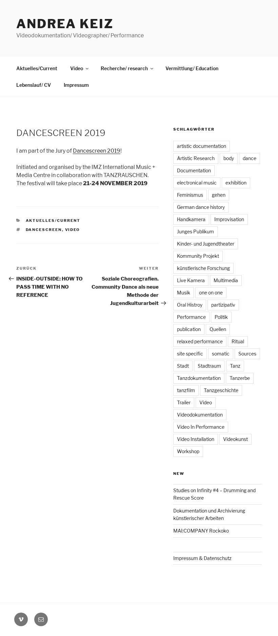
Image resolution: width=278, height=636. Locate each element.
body (228, 158)
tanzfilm (186, 390)
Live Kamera (191, 280)
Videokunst (235, 439)
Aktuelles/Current (36, 68)
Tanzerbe (240, 378)
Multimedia (226, 280)
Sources (247, 353)
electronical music (197, 183)
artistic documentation (201, 146)
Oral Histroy (189, 305)
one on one (211, 292)
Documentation (194, 170)
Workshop (188, 451)
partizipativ (223, 305)
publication (189, 329)
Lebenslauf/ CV (33, 85)
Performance (191, 317)
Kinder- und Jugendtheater (205, 244)
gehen (218, 195)
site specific (190, 353)
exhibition (235, 183)
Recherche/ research (124, 68)
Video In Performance (200, 427)
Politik (221, 317)
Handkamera (191, 219)
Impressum (76, 85)
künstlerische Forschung (203, 268)
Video (76, 68)
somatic (221, 353)
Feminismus (190, 195)
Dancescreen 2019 (96, 151)
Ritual (238, 341)
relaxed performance (200, 341)
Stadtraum (209, 366)
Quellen (218, 329)
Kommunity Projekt (198, 256)
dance (249, 158)
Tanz (235, 366)
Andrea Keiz (65, 23)
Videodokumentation (200, 415)
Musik (183, 292)
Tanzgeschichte (221, 390)
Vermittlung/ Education (191, 68)
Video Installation (195, 439)
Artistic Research (196, 158)
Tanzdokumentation (199, 378)
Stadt (183, 366)
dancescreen (44, 229)
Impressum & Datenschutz (202, 558)
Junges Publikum (195, 231)
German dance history (201, 207)
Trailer (184, 402)
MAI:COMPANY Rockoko (201, 531)
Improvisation (229, 219)
